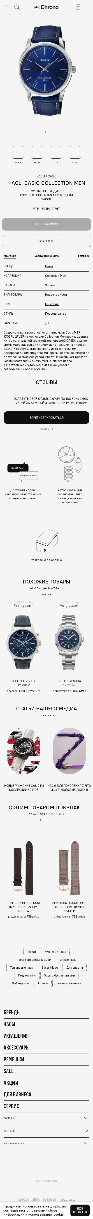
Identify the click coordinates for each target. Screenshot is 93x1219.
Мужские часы (55, 952)
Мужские (52, 304)
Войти (45, 429)
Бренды (12, 1012)
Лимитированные (68, 983)
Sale (8, 1071)
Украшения (16, 1035)
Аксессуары (17, 1047)
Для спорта (74, 967)
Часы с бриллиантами (59, 975)
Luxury (43, 983)
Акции (11, 1082)
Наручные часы (56, 295)
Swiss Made (50, 967)
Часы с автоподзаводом (34, 960)
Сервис (11, 1106)
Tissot (31, 952)
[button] (43, 594)
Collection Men (55, 276)
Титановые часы (21, 967)
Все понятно (80, 1210)
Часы (9, 1024)
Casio (49, 266)
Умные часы (68, 960)
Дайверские (21, 983)
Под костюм (27, 975)
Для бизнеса (17, 1094)
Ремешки (14, 1059)
